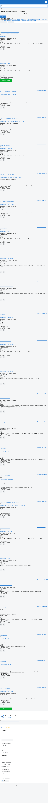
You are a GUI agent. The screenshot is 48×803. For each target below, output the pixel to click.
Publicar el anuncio (6, 80)
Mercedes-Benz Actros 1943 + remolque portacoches (12, 505)
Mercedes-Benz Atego (5, 63)
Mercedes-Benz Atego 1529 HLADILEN (9, 204)
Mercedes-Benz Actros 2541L (7, 344)
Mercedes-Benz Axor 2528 (6, 148)
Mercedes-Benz (3, 36)
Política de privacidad (6, 760)
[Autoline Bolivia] (8, 2)
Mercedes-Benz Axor (5, 558)
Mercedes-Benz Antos (5, 231)
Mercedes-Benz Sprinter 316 (6, 317)
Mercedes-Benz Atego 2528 (6, 691)
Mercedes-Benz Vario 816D (6, 664)
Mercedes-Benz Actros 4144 (6, 612)
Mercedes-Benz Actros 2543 (6, 479)
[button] (46, 2)
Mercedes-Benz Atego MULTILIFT (8, 94)
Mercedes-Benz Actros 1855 (6, 286)
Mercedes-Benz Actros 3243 (6, 371)
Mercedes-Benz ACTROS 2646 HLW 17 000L (10, 177)
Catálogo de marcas (6, 766)
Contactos (4, 737)
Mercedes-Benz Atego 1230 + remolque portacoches (12, 121)
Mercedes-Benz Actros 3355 (6, 258)
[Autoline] (1, 9)
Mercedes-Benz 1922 (5, 398)
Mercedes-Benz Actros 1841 (6, 426)
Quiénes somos (5, 732)
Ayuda (3, 734)
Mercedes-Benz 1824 (5, 451)
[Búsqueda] (46, 6)
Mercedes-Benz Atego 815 (6, 531)
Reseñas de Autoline (6, 764)
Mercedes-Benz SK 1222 (6, 585)
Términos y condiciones (6, 757)
